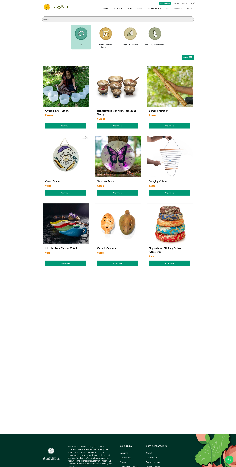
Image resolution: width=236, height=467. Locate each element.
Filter (185, 57)
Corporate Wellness (158, 8)
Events (140, 8)
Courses (117, 8)
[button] (229, 460)
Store (129, 8)
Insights (178, 8)
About (149, 452)
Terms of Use (153, 462)
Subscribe (170, 419)
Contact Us (151, 457)
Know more (65, 126)
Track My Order (165, 3)
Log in (176, 3)
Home (105, 8)
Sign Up (184, 3)
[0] (192, 3)
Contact (189, 8)
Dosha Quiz (126, 457)
